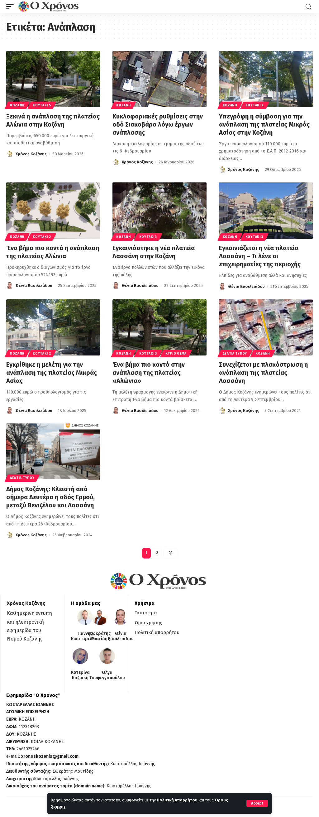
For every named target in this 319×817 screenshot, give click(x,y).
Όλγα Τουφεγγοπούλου (107, 675)
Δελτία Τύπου (235, 353)
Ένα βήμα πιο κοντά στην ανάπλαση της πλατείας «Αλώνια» (148, 372)
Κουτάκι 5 (42, 105)
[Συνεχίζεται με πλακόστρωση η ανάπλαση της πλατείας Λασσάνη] (266, 327)
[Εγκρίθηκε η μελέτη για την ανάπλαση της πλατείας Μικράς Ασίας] (53, 327)
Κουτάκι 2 (42, 237)
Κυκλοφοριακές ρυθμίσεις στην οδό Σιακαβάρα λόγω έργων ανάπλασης (157, 124)
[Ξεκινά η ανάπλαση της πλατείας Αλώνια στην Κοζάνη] (53, 79)
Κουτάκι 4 (254, 105)
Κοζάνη (17, 105)
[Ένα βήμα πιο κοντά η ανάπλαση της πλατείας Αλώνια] (53, 210)
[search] (308, 7)
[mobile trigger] (11, 6)
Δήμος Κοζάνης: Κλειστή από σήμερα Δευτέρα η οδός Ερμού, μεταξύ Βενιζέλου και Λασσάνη (50, 497)
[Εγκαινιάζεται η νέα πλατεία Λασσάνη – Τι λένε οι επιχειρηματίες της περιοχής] (266, 210)
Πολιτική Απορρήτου (177, 800)
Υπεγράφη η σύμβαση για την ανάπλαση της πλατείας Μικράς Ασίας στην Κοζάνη (264, 124)
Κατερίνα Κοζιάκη (80, 675)
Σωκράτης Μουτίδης (100, 636)
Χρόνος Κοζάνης (31, 154)
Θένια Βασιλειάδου (34, 285)
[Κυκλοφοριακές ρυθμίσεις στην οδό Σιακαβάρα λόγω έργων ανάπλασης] (159, 79)
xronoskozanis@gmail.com (50, 756)
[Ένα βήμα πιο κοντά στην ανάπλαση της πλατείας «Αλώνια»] (159, 327)
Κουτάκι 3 (148, 237)
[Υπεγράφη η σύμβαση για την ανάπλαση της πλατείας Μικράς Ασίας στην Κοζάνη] (266, 79)
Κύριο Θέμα (176, 353)
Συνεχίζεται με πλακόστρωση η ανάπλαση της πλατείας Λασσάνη (263, 372)
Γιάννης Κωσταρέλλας (85, 636)
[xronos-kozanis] (49, 6)
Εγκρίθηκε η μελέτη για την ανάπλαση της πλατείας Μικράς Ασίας (51, 372)
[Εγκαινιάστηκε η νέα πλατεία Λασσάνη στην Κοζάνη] (159, 210)
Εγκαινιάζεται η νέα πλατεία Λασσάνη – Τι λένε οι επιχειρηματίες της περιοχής (260, 256)
